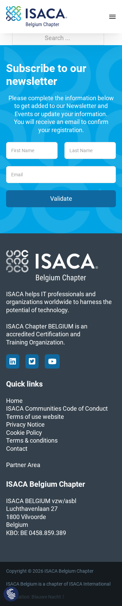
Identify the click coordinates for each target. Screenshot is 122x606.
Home (14, 400)
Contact (16, 448)
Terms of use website (35, 416)
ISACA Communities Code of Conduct (57, 408)
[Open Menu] (112, 16)
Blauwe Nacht (46, 597)
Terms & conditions (32, 440)
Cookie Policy (24, 432)
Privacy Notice (25, 424)
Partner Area (23, 464)
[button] (11, 594)
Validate (61, 198)
